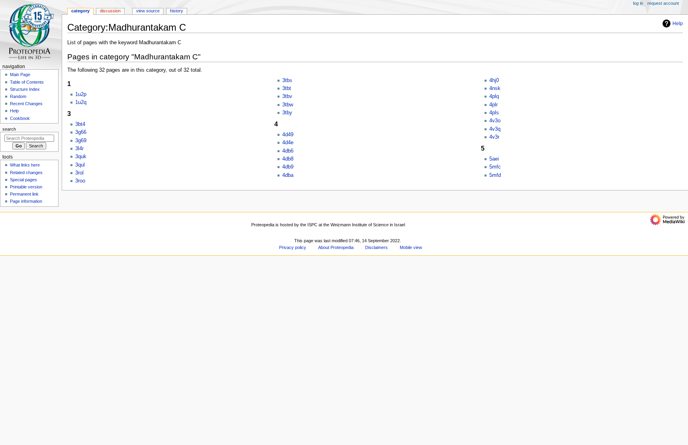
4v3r (494, 137)
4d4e (287, 142)
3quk (80, 156)
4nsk (494, 88)
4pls (494, 113)
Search (9, 129)
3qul (80, 165)
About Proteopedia (336, 247)
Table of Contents (27, 82)
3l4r (79, 148)
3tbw (287, 105)
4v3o (494, 121)
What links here (25, 165)
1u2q (80, 102)
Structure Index (25, 89)
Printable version (26, 186)
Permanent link (24, 194)
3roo (80, 181)
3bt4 (80, 124)
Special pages (23, 179)
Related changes (26, 172)
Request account (663, 3)
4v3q (494, 129)
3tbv (287, 96)
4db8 (287, 159)
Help (677, 23)
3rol (79, 173)
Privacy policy (292, 247)
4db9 (287, 167)
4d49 (287, 134)
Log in (638, 3)
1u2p (80, 94)
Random (18, 96)
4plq (494, 96)
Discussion (110, 10)
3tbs (287, 80)
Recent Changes (26, 103)
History (176, 10)
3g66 (80, 132)
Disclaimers (376, 247)
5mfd (495, 175)
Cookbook (20, 118)
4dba (287, 175)
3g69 (80, 140)
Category (80, 10)
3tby (287, 113)
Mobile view (411, 247)
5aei (494, 159)
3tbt (286, 88)
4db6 (287, 151)
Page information (26, 201)
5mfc (495, 167)
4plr (493, 105)
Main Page (20, 74)
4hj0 (494, 80)
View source (148, 10)
